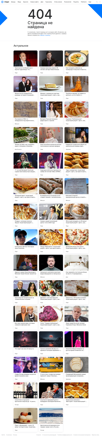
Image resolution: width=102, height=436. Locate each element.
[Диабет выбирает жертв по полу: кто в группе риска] (76, 420)
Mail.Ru (3, 434)
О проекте (38, 434)
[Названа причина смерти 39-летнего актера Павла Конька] (51, 62)
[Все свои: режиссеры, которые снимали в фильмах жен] (25, 318)
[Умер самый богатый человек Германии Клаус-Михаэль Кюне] (76, 318)
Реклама (15, 434)
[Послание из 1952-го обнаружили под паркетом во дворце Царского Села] (25, 113)
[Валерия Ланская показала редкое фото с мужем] (51, 113)
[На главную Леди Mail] (6, 2)
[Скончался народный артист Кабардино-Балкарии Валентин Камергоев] (51, 394)
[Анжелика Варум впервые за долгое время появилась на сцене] (76, 343)
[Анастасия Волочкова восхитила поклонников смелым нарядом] (51, 139)
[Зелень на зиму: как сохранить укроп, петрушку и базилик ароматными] (25, 139)
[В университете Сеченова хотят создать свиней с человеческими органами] (51, 190)
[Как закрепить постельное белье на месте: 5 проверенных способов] (76, 267)
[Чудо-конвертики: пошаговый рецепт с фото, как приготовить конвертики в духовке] (76, 165)
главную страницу (45, 35)
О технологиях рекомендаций (49, 434)
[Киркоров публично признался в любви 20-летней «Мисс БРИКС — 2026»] (51, 165)
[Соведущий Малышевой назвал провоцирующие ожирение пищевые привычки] (76, 369)
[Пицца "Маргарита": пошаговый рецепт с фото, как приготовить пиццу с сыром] (51, 241)
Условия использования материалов (81, 434)
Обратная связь (95, 434)
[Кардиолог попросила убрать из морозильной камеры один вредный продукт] (76, 139)
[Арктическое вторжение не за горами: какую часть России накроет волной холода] (51, 420)
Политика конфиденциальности (64, 434)
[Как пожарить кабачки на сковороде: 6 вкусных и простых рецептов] (76, 62)
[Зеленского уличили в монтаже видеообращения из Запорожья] (51, 267)
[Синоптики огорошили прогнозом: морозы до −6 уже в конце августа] (25, 394)
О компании (9, 434)
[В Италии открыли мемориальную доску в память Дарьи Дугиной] (76, 190)
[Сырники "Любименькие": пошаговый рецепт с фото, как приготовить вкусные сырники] (76, 113)
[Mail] (2, 2)
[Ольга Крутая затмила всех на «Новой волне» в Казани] (25, 292)
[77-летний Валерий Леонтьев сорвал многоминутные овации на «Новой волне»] (25, 165)
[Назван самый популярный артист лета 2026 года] (51, 216)
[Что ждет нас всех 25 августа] (25, 343)
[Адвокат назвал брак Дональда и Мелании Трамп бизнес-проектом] (25, 267)
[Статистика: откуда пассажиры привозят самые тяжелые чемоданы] (51, 369)
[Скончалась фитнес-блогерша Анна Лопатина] (25, 241)
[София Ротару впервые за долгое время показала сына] (25, 369)
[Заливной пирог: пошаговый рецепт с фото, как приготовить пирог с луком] (25, 190)
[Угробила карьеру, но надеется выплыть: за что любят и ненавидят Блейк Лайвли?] (76, 88)
